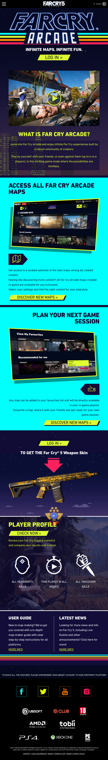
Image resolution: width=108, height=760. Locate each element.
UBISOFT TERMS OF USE (56, 753)
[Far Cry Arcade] (54, 29)
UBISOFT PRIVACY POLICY (75, 753)
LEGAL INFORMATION (38, 753)
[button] (54, 57)
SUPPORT (26, 753)
